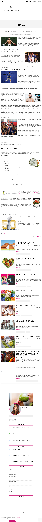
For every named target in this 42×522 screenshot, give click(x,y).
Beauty (18, 346)
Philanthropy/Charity (12, 479)
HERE (3, 48)
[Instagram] (16, 416)
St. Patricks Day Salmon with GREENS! (22, 440)
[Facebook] (11, 416)
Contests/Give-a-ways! (12, 481)
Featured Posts (11, 489)
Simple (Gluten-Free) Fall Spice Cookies (23, 427)
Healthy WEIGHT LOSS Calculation (28, 336)
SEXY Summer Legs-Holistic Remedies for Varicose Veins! (26, 321)
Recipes (10, 471)
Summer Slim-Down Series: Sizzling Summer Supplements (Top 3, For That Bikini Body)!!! (28, 242)
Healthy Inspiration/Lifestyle (13, 472)
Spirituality (10, 469)
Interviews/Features (12, 477)
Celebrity (12, 34)
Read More (18, 251)
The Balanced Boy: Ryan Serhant (21, 455)
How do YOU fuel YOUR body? (26, 372)
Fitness (25, 286)
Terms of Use (18, 517)
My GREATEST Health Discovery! (27, 305)
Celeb (18, 286)
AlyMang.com (17, 449)
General (10, 493)
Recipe (25, 34)
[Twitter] (30, 416)
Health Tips (16, 34)
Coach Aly (10, 491)
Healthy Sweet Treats (12, 474)
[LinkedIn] (21, 416)
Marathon (33, 367)
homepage (34, 223)
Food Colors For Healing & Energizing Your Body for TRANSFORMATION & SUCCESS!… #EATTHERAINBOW (23, 434)
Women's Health (28, 346)
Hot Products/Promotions (13, 476)
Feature (21, 286)
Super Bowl (29, 34)
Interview (21, 34)
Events (10, 486)
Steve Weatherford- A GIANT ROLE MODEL (21, 32)
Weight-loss (22, 346)
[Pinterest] (25, 416)
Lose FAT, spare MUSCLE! (24, 291)
